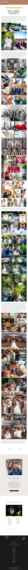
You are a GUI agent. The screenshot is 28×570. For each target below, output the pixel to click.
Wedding (14, 7)
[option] (10, 515)
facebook (14, 551)
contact (14, 562)
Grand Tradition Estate (15, 8)
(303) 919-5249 (14, 543)
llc (11, 568)
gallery (14, 557)
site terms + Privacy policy (15, 569)
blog (14, 558)
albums (14, 559)
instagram (14, 549)
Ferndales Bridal (6, 54)
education (14, 561)
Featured (10, 7)
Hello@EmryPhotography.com (14, 544)
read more (14, 490)
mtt (14, 568)
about (14, 560)
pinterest (14, 550)
